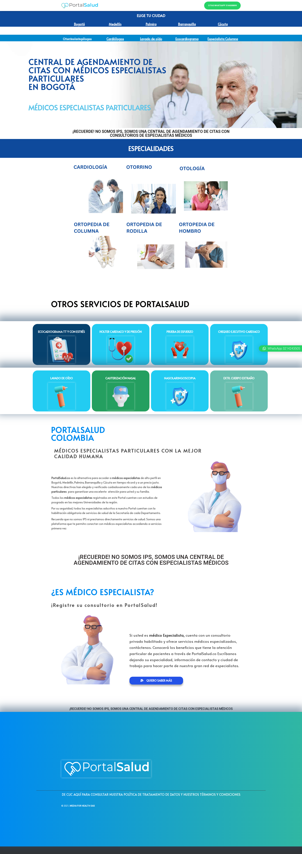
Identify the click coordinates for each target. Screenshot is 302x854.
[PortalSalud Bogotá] (80, 6)
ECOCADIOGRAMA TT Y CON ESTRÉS (61, 332)
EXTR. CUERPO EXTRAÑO (239, 378)
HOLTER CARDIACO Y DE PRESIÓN (121, 332)
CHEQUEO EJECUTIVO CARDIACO (239, 332)
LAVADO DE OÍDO (61, 378)
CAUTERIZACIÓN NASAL (120, 378)
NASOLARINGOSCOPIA (180, 378)
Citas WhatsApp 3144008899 (222, 5)
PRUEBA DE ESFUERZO (180, 332)
